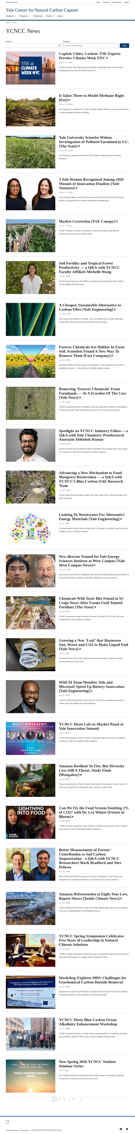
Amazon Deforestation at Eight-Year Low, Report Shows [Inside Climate (93, 896)
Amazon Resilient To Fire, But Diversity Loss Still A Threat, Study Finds (91, 770)
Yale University (12, 2)
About (59, 16)
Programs (23, 16)
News (98, 2)
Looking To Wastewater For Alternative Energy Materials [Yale (91, 516)
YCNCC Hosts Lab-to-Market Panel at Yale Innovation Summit (91, 726)
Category (66, 41)
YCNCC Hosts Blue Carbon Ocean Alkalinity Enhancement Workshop (88, 1022)
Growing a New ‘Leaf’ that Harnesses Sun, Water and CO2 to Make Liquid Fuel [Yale (93, 644)
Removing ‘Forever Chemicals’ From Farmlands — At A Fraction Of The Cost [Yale (92, 393)
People (49, 16)
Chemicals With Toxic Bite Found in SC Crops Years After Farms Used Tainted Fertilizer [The (91, 602)
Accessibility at (12, 1130)
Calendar (106, 2)
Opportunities (116, 2)
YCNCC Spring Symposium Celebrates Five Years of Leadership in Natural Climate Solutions (91, 940)
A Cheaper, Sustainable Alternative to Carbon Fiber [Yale (90, 307)
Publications (38, 16)
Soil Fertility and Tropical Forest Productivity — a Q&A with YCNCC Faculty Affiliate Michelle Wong (89, 267)
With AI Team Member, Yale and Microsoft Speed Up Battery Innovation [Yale (91, 686)
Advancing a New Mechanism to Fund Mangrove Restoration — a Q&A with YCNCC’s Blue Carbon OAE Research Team (91, 479)
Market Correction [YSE (88, 221)
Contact (126, 2)
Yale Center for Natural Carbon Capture (42, 10)
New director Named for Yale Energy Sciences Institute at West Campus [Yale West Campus (92, 560)
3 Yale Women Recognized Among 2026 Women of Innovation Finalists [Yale (91, 183)
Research (10, 16)
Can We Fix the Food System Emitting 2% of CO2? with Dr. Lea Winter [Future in (94, 812)
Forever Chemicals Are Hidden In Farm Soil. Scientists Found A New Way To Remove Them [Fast (92, 351)
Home (8, 22)
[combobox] (75, 46)
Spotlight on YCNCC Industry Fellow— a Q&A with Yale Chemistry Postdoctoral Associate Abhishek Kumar (93, 435)
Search (9, 41)
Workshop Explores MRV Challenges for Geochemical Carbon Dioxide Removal (92, 980)
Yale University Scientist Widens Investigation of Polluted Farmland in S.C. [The (94, 141)
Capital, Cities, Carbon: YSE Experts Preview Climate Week (90, 55)
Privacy (25, 1130)
